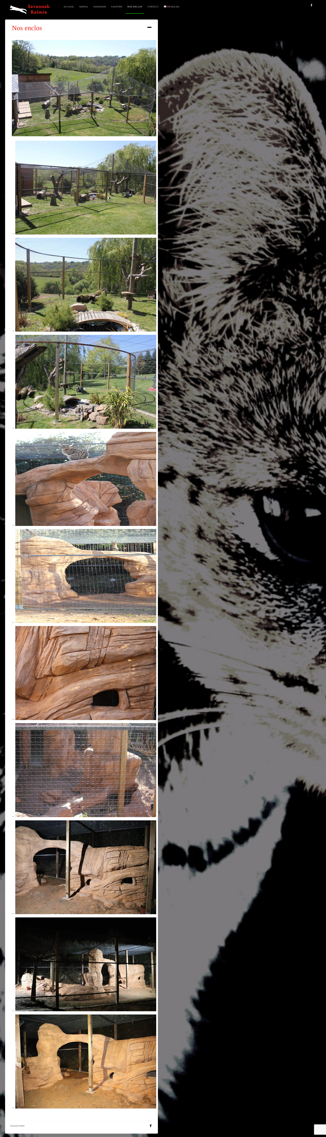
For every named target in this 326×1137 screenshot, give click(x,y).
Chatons (116, 6)
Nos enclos (134, 6)
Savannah (99, 6)
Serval (83, 6)
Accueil (69, 6)
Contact (153, 6)
